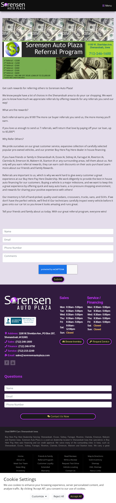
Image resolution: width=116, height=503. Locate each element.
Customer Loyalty (45, 463)
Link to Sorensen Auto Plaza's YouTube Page (12, 362)
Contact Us (70, 470)
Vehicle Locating (70, 467)
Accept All (76, 496)
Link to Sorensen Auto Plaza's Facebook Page (6, 362)
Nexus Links (95, 470)
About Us (20, 459)
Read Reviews (70, 456)
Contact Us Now (59, 416)
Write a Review (70, 459)
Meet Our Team (21, 463)
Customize (38, 496)
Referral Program (45, 459)
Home (20, 456)
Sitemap (95, 463)
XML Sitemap (95, 467)
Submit (58, 279)
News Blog (20, 467)
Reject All (59, 496)
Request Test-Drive (70, 463)
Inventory (20, 470)
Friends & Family (45, 456)
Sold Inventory (95, 459)
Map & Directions (95, 456)
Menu (108, 5)
